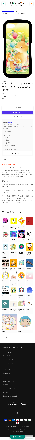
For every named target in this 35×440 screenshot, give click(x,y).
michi (28, 309)
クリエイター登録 (8, 363)
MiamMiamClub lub (21, 310)
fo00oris (29, 239)
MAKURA (4, 309)
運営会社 (5, 392)
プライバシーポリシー (9, 388)
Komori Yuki (4, 296)
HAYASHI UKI (12, 269)
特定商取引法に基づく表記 (10, 396)
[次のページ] (28, 338)
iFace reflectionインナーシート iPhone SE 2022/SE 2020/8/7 (17, 13)
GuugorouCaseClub (21, 253)
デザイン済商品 (7, 352)
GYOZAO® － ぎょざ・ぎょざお (29, 253)
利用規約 (5, 384)
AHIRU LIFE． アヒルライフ (13, 227)
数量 (3, 98)
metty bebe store (13, 310)
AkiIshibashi (21, 226)
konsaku (12, 295)
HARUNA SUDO (4, 269)
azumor (4, 239)
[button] (3, 4)
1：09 (3, 226)
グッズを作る (19, 437)
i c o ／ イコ (5, 280)
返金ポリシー (26, 426)
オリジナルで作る (17, 153)
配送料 (5, 95)
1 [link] (6, 338)
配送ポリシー (26, 429)
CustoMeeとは (7, 355)
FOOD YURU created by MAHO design (5, 255)
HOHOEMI (29, 268)
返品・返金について (8, 381)
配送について (6, 377)
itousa (20, 280)
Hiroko (20, 268)
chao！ (20, 239)
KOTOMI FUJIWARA (21, 296)
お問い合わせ (6, 373)
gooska (18, 11)
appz (28, 226)
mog (19, 331)
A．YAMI (12, 239)
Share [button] (5, 159)
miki (3, 331)
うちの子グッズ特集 (8, 359)
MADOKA (29, 295)
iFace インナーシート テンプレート (13, 282)
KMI (27, 280)
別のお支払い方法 (17, 116)
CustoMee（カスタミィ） (8, 11)
